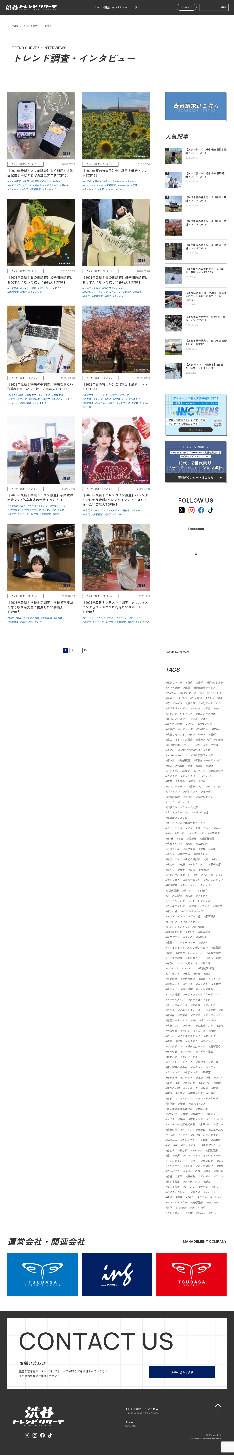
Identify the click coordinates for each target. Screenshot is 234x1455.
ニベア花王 (173, 994)
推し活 (206, 963)
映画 (197, 973)
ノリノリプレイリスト (179, 713)
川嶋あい (202, 729)
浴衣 (200, 1077)
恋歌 (189, 843)
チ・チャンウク (214, 1015)
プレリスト (173, 880)
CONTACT (186, 7)
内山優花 (187, 989)
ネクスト (192, 1041)
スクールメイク (176, 999)
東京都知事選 (206, 968)
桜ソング (210, 1005)
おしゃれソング (214, 880)
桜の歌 (170, 729)
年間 (169, 1041)
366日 (170, 838)
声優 (169, 1197)
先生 (169, 739)
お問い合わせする (182, 1372)
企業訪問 (172, 1129)
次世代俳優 (188, 979)
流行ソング (203, 739)
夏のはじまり (215, 682)
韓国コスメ (173, 859)
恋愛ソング (196, 1119)
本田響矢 (214, 833)
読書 (199, 765)
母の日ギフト (205, 797)
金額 (202, 849)
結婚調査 (172, 885)
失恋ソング (191, 1072)
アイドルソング (176, 901)
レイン (178, 703)
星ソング (210, 1036)
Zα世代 (171, 698)
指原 (215, 1088)
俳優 (169, 1176)
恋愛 (212, 1031)
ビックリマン (174, 1046)
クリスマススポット (178, 875)
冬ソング (208, 1041)
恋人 (207, 973)
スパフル (200, 771)
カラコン (197, 1067)
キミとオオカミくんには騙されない (187, 947)
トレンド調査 (214, 698)
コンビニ (188, 968)
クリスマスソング (190, 1036)
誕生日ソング (188, 693)
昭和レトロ (173, 984)
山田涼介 (202, 843)
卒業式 (183, 1015)
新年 (182, 869)
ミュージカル (174, 828)
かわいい (208, 776)
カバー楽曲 (214, 958)
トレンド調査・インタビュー (110, 7)
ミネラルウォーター (191, 1010)
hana (217, 828)
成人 (215, 859)
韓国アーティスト (177, 1020)
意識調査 (212, 1150)
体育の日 (172, 1051)
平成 (207, 750)
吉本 (169, 1093)
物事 (220, 1166)
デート (170, 802)
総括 (179, 1041)
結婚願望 (185, 760)
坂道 (205, 1088)
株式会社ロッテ (196, 1046)
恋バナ (170, 760)
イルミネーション (213, 875)
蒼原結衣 (210, 916)
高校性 (192, 838)
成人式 (170, 864)
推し (194, 1161)
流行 (169, 1207)
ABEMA (201, 937)
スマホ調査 (173, 687)
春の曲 (170, 1015)
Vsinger (204, 869)
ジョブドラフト (191, 921)
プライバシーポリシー (202, 1431)
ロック (219, 786)
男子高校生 (173, 1181)
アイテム (202, 895)
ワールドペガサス (207, 745)
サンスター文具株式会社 (181, 1124)
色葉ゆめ (205, 1124)
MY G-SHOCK (197, 1103)
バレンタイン (192, 1155)
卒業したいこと (176, 734)
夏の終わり (216, 771)
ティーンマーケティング (196, 885)
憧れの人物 (173, 1088)
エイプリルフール (177, 1005)
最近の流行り (192, 859)
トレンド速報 (205, 989)
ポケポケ (181, 833)
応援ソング (205, 724)
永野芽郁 (190, 849)
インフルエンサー (177, 1202)
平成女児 (215, 864)
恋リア (204, 942)
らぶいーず (197, 833)
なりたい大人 (197, 864)
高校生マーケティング (207, 760)
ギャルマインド (176, 906)
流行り (170, 854)
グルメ (212, 1020)
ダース (214, 1062)
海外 (205, 719)
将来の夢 (208, 1161)
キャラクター (190, 1145)
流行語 (170, 1103)
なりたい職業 (174, 724)
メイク (170, 1119)
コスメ (196, 1192)
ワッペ (188, 745)
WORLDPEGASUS (190, 750)
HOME (15, 25)
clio (169, 833)
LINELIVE (172, 1114)
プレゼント (173, 973)
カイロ (170, 869)
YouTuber (213, 1202)
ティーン (210, 1192)
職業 (202, 979)
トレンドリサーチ (207, 1098)
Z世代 (190, 1197)
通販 (187, 687)
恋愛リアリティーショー (181, 942)
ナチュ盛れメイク (200, 999)
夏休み (181, 781)
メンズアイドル (176, 916)
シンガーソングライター (207, 1134)
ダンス (191, 932)
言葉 (189, 1213)
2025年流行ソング (202, 755)
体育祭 (218, 906)
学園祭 (180, 765)
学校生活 (185, 854)
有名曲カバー (195, 958)
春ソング (172, 989)
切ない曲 (172, 911)
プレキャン (173, 791)
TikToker (181, 1207)
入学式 (216, 984)
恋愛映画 (172, 979)
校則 (212, 734)
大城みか (202, 1109)
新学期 (216, 1140)
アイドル (205, 1176)
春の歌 (196, 1005)
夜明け (216, 729)
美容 (169, 1098)
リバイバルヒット (177, 755)
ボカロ (188, 1025)
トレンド (217, 1197)
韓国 (182, 1119)
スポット (187, 1077)
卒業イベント (174, 843)
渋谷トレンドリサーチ (179, 1062)
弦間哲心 (215, 1046)
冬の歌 (219, 739)
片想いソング (174, 963)
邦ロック (189, 890)
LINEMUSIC (216, 1129)
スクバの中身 (200, 812)
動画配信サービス (205, 687)
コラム (136, 7)
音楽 (179, 1176)
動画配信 (205, 932)
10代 (220, 1025)
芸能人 (188, 1166)
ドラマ (211, 1067)
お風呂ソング (205, 1025)
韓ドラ (211, 1114)
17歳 (202, 781)
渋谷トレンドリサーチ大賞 (182, 807)
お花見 (170, 1010)
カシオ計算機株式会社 (179, 1109)
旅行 (192, 781)
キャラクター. (190, 776)
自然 (187, 973)
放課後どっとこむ (177, 817)
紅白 (192, 869)
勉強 (184, 1114)
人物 (189, 895)
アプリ (196, 1015)
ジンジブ (172, 921)
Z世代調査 (172, 890)
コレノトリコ (189, 1057)
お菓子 (181, 1093)
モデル (203, 1197)
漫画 (207, 1181)
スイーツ (215, 979)
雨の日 (191, 703)
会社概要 (194, 1426)
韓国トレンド (202, 854)
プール (219, 1077)
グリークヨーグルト (198, 828)
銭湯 (207, 1171)
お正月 (170, 1036)
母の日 (201, 1129)
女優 (182, 864)
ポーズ (214, 1213)
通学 (200, 682)
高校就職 (199, 927)
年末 (220, 1161)
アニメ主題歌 (174, 895)
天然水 (211, 1010)
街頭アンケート (212, 1145)
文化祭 (188, 797)
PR (194, 1020)
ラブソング (173, 1072)
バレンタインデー (177, 1161)
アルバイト (173, 1171)
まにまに (172, 776)
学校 (212, 849)
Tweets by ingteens (177, 652)
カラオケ (202, 984)
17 (209, 786)
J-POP (196, 708)
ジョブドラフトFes (177, 927)
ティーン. (185, 802)
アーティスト (192, 1181)
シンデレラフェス (200, 901)
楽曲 (204, 1140)
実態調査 (197, 1202)
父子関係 (197, 698)
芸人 (215, 1186)
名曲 (180, 838)
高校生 (191, 1176)
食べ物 (219, 1171)
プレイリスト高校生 (178, 771)
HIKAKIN (197, 1150)
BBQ (209, 765)
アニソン (187, 1129)
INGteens (172, 1140)
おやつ (201, 1062)
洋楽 (194, 719)
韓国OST (198, 1114)
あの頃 (206, 791)
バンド (183, 1134)
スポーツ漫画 (205, 1051)
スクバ (170, 750)
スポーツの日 (192, 1171)
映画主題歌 (214, 953)
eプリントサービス (193, 911)
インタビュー (174, 1213)
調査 (179, 1197)
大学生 (204, 1186)
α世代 (183, 698)
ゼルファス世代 (206, 713)
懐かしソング (174, 682)
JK (168, 1145)
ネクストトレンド (177, 1192)
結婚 (217, 1083)
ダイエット (191, 791)
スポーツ (187, 1051)
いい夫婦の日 (205, 1166)
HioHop (171, 693)
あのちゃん (173, 849)
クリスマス (173, 1166)
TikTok (201, 1213)
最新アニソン (192, 880)
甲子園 (206, 1072)
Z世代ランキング (199, 906)
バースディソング (211, 693)
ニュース (200, 1031)
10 (85, 650)
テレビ (186, 1031)
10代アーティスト (210, 703)
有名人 (170, 1150)
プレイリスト (189, 1140)
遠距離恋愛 (207, 838)
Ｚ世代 (203, 890)
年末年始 (172, 1031)
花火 (189, 682)
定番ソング (196, 1093)
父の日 (211, 1093)
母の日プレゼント (177, 719)
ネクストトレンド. (177, 812)
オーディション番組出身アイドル (186, 823)
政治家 (183, 1150)
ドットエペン (215, 1119)
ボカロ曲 (195, 916)
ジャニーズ (191, 1088)
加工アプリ (173, 937)
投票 (169, 953)
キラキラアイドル (177, 708)
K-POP (171, 1134)
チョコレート (197, 734)
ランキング (197, 1207)
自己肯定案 (173, 745)
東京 (169, 781)
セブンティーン (176, 786)
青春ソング (196, 786)
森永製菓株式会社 (177, 1067)
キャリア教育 (184, 739)
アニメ (219, 1176)
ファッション (184, 1098)
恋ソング (190, 1083)
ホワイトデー (212, 1155)
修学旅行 (172, 1077)
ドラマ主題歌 (174, 958)
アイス (188, 984)
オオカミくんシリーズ (190, 953)
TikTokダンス (174, 932)
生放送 (216, 947)
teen (169, 765)
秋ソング (172, 1057)
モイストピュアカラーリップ (201, 994)
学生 (207, 708)
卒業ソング (173, 1025)
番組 (182, 1103)
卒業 (177, 1155)
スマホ (188, 937)
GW (217, 708)
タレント (190, 1186)
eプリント (172, 968)
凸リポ (219, 1124)
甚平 (169, 1083)
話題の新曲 (173, 797)
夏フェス (192, 963)
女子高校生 (173, 1186)
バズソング (186, 729)
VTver (190, 724)
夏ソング (205, 1083)
